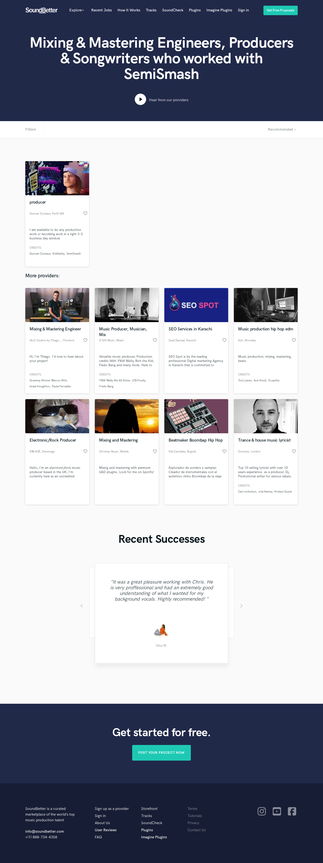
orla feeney (265, 491)
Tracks (151, 10)
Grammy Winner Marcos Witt (48, 380)
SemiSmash (73, 254)
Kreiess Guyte (283, 491)
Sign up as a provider (112, 809)
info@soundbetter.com (44, 831)
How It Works (129, 10)
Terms (192, 809)
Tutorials (195, 816)
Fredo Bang (106, 386)
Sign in (243, 10)
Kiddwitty (58, 254)
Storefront (149, 809)
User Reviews (106, 830)
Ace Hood (260, 380)
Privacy (193, 823)
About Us (102, 823)
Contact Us (197, 830)
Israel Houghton (40, 386)
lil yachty (273, 380)
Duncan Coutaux (40, 254)
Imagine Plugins (219, 10)
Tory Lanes (245, 380)
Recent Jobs (101, 10)
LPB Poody (138, 380)
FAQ (98, 837)
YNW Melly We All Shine (114, 380)
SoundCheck (172, 10)
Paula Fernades (61, 386)
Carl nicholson (247, 491)
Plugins (195, 10)
